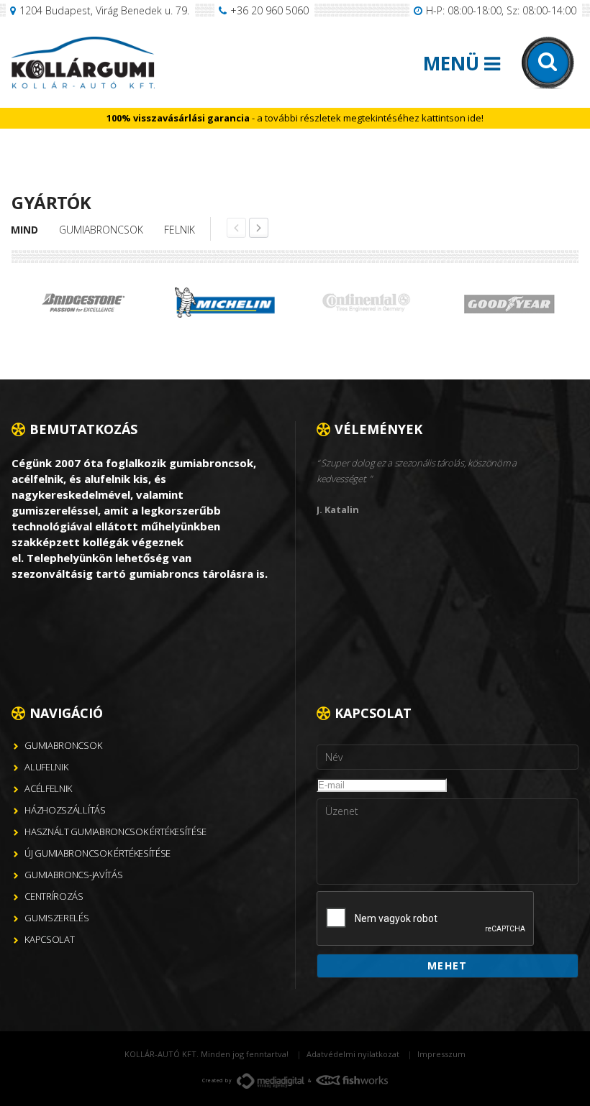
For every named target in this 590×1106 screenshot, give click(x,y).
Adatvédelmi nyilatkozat (353, 1054)
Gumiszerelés (56, 917)
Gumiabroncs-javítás (73, 874)
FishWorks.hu (352, 1080)
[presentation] (426, 919)
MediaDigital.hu (270, 1081)
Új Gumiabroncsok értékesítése (97, 853)
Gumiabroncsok (101, 229)
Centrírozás (53, 896)
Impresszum (441, 1054)
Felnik (179, 229)
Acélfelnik (48, 788)
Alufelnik (46, 766)
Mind (24, 229)
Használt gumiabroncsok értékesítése (115, 831)
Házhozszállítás (64, 809)
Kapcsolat (49, 939)
